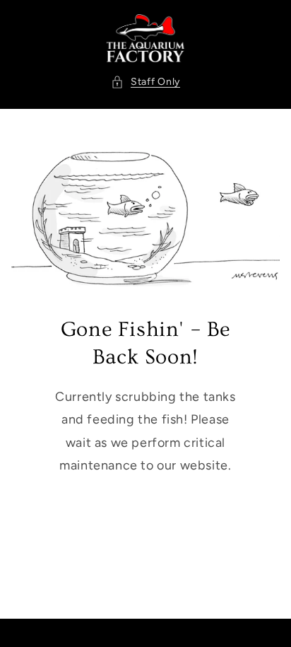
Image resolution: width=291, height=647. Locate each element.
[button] (145, 82)
